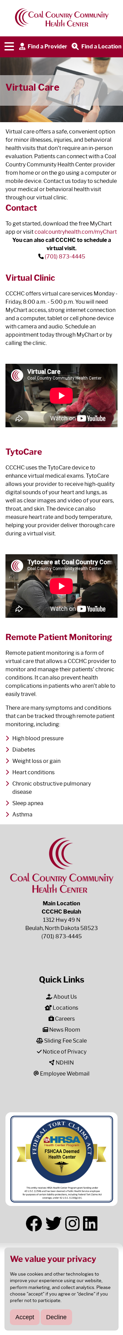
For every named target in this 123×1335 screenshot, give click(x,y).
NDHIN (64, 1062)
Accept (24, 1317)
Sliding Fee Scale (65, 1040)
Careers (64, 1018)
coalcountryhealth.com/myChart (76, 232)
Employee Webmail (64, 1073)
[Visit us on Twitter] (53, 1224)
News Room (64, 1029)
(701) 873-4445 (65, 256)
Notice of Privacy (64, 1051)
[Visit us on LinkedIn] (90, 1224)
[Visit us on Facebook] (34, 1224)
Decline (56, 1317)
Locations (65, 1008)
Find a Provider (47, 46)
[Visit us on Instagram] (72, 1224)
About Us (64, 997)
